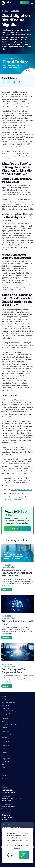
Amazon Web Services (8, 735)
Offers (3, 696)
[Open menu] (32, 3)
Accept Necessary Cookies (10, 855)
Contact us (24, 3)
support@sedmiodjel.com (11, 827)
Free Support (5, 714)
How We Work (5, 761)
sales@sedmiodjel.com (13, 499)
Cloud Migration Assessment (10, 711)
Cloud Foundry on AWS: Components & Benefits (13, 671)
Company (5, 753)
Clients (3, 748)
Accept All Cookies (24, 855)
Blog (6, 11)
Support (4, 727)
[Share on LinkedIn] (3, 82)
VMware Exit (5, 708)
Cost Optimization (7, 700)
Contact (4, 770)
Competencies (6, 759)
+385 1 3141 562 (22, 493)
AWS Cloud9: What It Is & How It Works (17, 622)
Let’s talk (16, 529)
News (3, 767)
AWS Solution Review (8, 702)
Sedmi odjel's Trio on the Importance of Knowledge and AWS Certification (16, 572)
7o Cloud (4, 737)
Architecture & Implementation (11, 724)
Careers (3, 775)
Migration (4, 721)
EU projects (5, 778)
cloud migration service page (21, 490)
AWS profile (8, 817)
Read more (6, 589)
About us (4, 756)
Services (4, 718)
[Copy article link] (19, 82)
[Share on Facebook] (9, 82)
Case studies (5, 745)
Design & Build (6, 705)
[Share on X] (14, 82)
